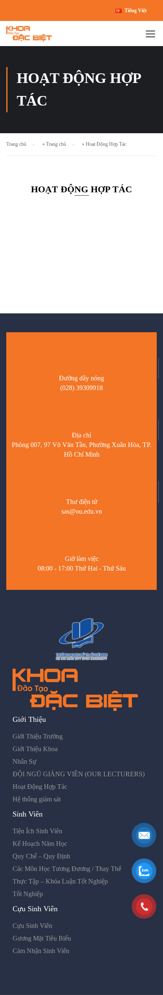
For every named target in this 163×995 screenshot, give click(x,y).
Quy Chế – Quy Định (41, 856)
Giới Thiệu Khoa (35, 748)
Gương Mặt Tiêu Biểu (42, 938)
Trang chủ (16, 144)
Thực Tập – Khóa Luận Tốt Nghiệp (60, 881)
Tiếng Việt (136, 10)
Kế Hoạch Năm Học (40, 843)
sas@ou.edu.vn (81, 511)
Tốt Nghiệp (28, 893)
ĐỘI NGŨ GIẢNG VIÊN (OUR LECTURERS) (79, 774)
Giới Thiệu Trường (38, 736)
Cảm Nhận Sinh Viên (41, 950)
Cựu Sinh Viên (32, 925)
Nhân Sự (24, 761)
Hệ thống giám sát (37, 799)
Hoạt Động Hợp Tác (40, 786)
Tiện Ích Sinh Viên (37, 831)
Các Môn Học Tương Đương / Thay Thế (67, 868)
